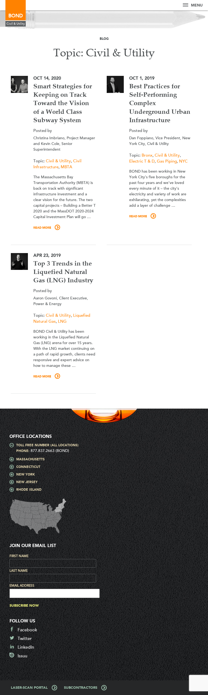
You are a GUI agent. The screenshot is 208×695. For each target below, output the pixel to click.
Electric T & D (142, 161)
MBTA (66, 166)
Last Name (18, 571)
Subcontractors (80, 688)
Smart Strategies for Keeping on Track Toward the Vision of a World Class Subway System (62, 103)
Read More (42, 227)
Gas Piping (167, 161)
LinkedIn (26, 647)
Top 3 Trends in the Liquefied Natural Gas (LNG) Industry (63, 272)
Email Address (21, 585)
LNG (62, 321)
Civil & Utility (58, 161)
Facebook (27, 630)
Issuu (22, 656)
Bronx (147, 155)
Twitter (25, 638)
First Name (18, 556)
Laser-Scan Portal (29, 688)
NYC (183, 161)
